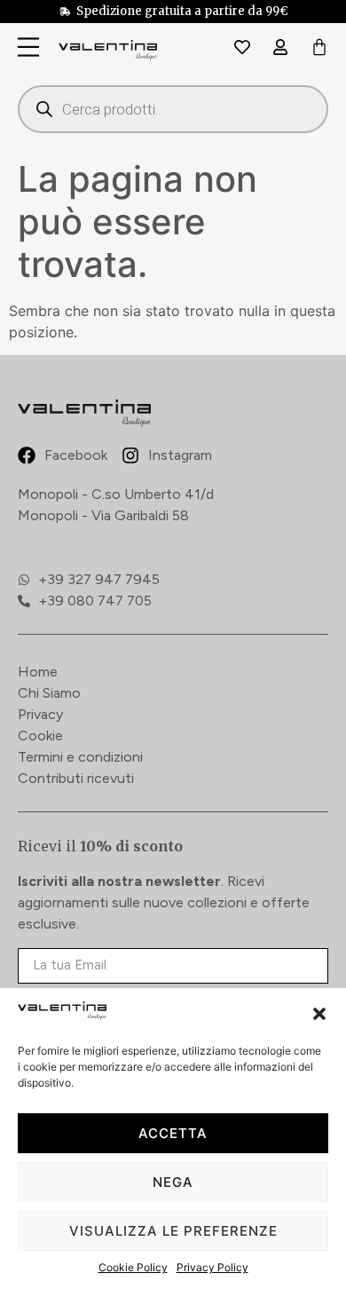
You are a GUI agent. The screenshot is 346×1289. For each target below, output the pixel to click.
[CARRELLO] (319, 48)
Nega (173, 1182)
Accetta (173, 1133)
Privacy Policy (212, 1267)
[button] (319, 1014)
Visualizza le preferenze (173, 1230)
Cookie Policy (133, 1267)
